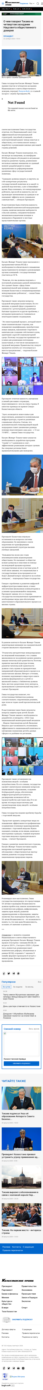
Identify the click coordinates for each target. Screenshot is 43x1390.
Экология (26, 1301)
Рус (31, 3)
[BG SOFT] (13, 1384)
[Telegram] (13, 973)
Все (39, 982)
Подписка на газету (30, 1337)
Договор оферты (8, 1329)
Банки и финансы (10, 1294)
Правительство (29, 1286)
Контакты (16, 1247)
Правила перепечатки (12, 1250)
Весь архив (34, 1029)
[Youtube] (18, 1368)
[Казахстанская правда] (12, 3)
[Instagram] (23, 1368)
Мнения (5, 1297)
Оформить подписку (21, 1063)
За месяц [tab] (29, 987)
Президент (8, 36)
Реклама (6, 1247)
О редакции (28, 1247)
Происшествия (29, 1294)
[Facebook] (4, 973)
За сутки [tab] (6, 987)
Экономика (27, 1290)
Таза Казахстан (9, 1311)
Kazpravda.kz (24, 91)
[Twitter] (9, 973)
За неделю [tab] (17, 987)
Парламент (7, 1290)
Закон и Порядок (29, 1297)
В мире (5, 1307)
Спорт (25, 1307)
